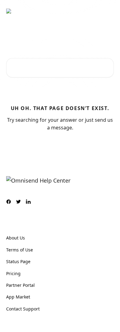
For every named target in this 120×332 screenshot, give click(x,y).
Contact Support (23, 309)
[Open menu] (108, 11)
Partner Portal (20, 285)
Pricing (13, 273)
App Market (18, 297)
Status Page (18, 261)
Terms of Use (19, 250)
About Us (15, 238)
